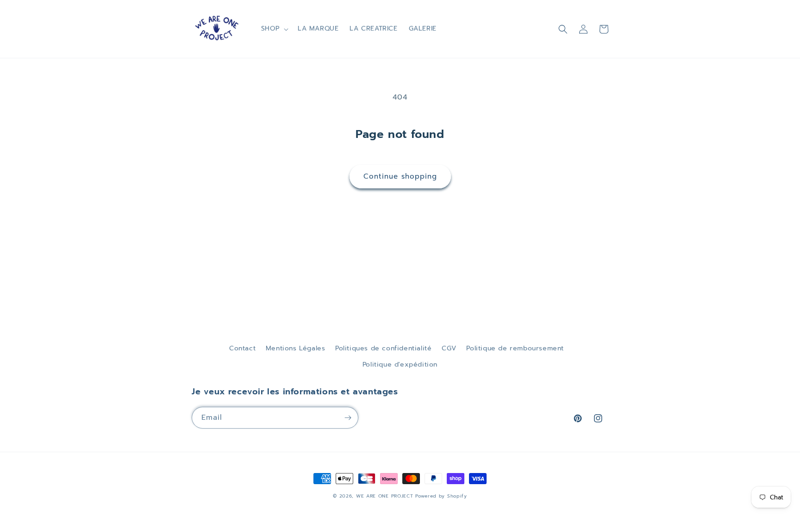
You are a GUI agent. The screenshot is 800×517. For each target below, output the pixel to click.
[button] (274, 28)
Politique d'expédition (400, 364)
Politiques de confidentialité (383, 348)
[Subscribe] (348, 418)
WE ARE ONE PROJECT (384, 495)
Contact (242, 348)
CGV (449, 348)
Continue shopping (400, 176)
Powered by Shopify (441, 495)
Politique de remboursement (515, 348)
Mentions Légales (295, 348)
